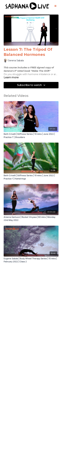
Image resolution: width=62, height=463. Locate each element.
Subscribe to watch (29, 85)
